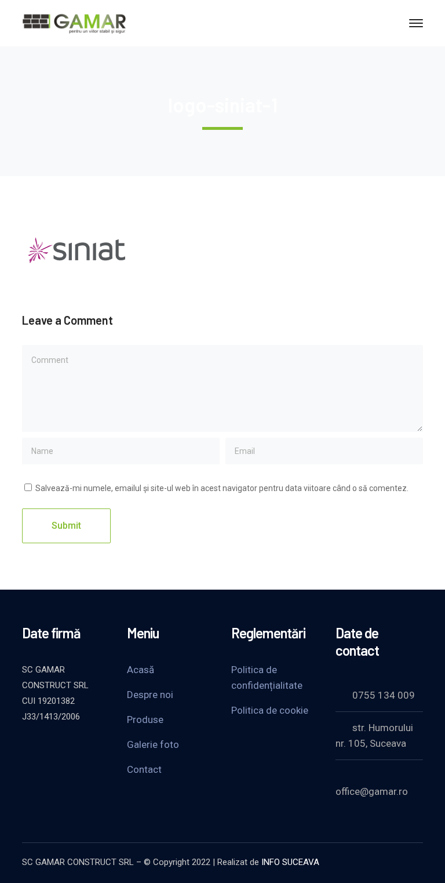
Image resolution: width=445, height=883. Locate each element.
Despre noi (150, 694)
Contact (144, 769)
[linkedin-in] (86, 748)
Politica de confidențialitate (266, 677)
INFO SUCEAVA (290, 862)
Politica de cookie (269, 710)
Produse (145, 719)
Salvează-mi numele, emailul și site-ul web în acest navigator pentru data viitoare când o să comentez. (221, 488)
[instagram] (28, 765)
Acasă (140, 669)
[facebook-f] (57, 748)
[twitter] (28, 748)
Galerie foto (153, 744)
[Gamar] (74, 22)
